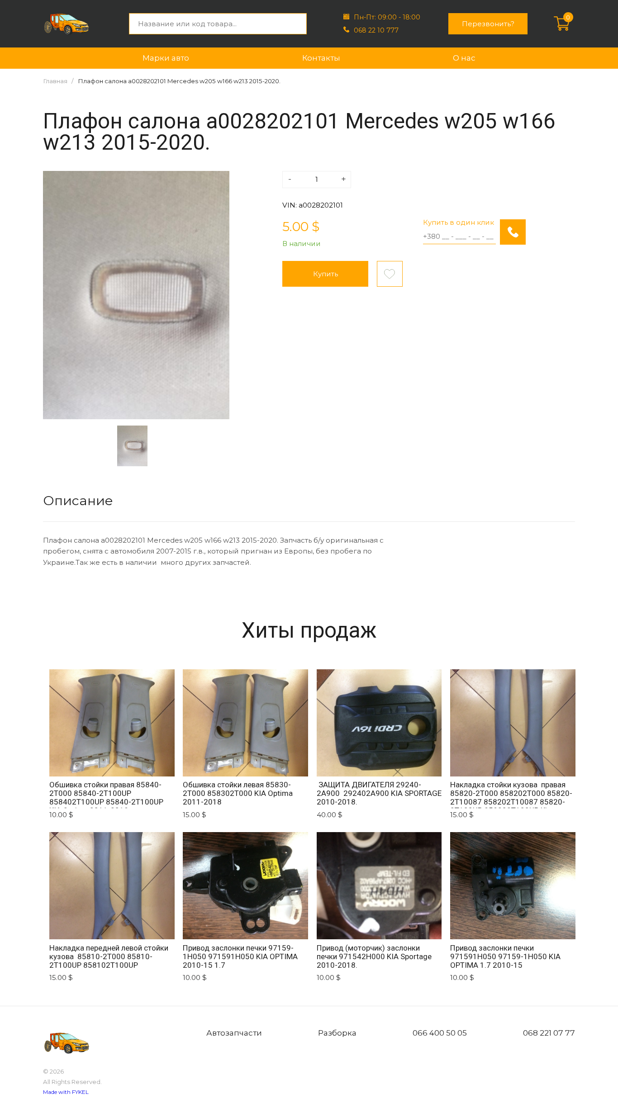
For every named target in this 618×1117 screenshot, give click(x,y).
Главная (55, 81)
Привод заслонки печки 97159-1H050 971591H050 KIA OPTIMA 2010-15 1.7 (240, 957)
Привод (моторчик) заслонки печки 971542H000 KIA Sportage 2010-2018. (375, 957)
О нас (464, 57)
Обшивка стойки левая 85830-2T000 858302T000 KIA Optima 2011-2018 (238, 793)
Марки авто (166, 57)
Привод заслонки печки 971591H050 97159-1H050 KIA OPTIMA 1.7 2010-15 (505, 957)
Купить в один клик (458, 222)
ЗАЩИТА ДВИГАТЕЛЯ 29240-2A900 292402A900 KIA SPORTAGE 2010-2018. (379, 793)
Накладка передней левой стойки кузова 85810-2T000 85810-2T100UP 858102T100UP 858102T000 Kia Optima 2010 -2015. (108, 957)
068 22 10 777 (376, 30)
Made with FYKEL (66, 1092)
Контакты (321, 57)
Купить (325, 274)
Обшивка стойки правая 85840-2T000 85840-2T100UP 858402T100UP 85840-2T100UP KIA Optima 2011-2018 (106, 794)
